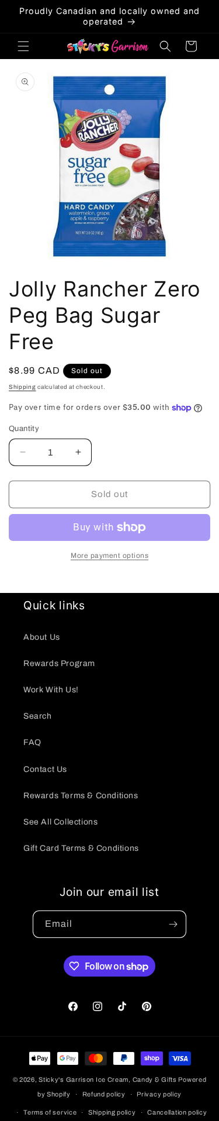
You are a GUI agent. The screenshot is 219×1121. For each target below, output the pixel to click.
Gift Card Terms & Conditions (81, 848)
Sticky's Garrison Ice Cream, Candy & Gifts (107, 1079)
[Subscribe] (173, 924)
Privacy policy (159, 1094)
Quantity (24, 429)
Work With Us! (51, 689)
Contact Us (45, 769)
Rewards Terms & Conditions (80, 795)
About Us (41, 637)
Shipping (22, 387)
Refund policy (104, 1094)
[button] (23, 46)
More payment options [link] (109, 555)
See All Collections (60, 822)
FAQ (32, 742)
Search (37, 716)
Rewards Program (59, 663)
